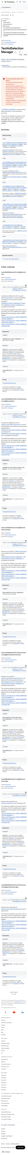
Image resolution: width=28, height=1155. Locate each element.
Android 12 (3, 1087)
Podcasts (3, 1034)
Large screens (4, 1059)
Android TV (3, 1069)
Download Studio (5, 1103)
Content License (18, 1001)
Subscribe (20, 1147)
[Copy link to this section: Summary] (10, 130)
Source (3, 1027)
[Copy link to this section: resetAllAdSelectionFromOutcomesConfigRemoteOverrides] (19, 887)
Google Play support (6, 1116)
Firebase (3, 1133)
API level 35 (8, 404)
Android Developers (5, 12)
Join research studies (6, 1119)
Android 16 (3, 1077)
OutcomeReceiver (13, 145)
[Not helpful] (13, 15)
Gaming (3, 1041)
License (8, 1143)
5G (2, 1053)
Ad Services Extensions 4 (10, 42)
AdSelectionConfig (8, 151)
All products (4, 1138)
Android (3, 1020)
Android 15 (3, 1080)
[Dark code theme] (26, 285)
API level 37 (10, 44)
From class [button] (11, 259)
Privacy (3, 1050)
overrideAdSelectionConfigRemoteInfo (14, 142)
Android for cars (5, 1066)
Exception (6, 147)
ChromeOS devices (5, 1064)
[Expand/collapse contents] (10, 19)
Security (3, 1025)
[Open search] (17, 2)
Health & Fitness (5, 1045)
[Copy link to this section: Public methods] (16, 267)
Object (9, 61)
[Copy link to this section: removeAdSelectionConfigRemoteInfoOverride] (11, 530)
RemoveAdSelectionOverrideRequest (13, 196)
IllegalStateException (9, 383)
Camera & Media (5, 1048)
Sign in (24, 1)
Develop (13, 12)
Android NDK (4, 1105)
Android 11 (3, 1089)
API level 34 (8, 40)
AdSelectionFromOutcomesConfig (12, 172)
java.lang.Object (5, 65)
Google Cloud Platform (6, 1136)
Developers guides (5, 1098)
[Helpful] (10, 15)
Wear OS (3, 1061)
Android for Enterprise (6, 1022)
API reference (6, 7)
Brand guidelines (15, 1143)
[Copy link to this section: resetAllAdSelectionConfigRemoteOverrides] (9, 781)
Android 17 (3, 1075)
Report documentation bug (7, 1114)
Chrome (3, 1131)
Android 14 (3, 1082)
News (2, 1030)
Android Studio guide (6, 1096)
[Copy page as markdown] (20, 52)
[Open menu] (2, 2)
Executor (20, 165)
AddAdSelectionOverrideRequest (12, 154)
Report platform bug (6, 1112)
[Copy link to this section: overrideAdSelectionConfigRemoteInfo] (5, 274)
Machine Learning (5, 1043)
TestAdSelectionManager (9, 109)
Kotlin (20, 54)
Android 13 (3, 1085)
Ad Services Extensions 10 (10, 406)
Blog (2, 1032)
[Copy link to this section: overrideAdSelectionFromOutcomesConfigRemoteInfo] (15, 401)
